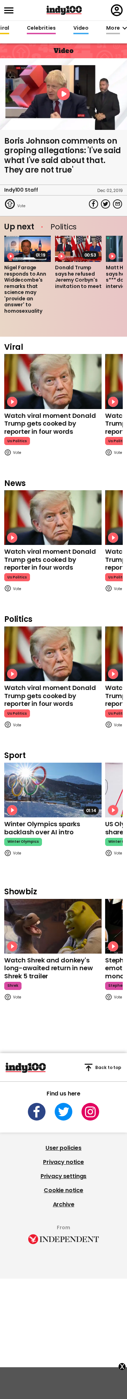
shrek (12, 985)
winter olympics (23, 841)
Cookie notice (63, 1190)
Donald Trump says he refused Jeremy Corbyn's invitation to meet (78, 277)
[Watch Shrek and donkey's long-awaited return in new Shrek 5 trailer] (53, 926)
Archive (63, 1204)
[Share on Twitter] (105, 204)
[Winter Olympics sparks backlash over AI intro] (53, 790)
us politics (17, 441)
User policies (63, 1148)
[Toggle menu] (11, 10)
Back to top (108, 1067)
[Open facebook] (37, 1112)
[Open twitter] (63, 1112)
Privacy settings (63, 1176)
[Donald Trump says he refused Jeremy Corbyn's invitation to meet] (78, 249)
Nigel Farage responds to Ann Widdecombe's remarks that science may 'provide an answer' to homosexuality (25, 289)
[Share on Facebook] (93, 204)
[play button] (63, 94)
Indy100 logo (64, 10)
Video (81, 28)
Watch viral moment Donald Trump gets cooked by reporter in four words (50, 423)
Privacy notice (63, 1162)
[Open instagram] (90, 1112)
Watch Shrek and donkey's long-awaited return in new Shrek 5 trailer (48, 968)
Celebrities (41, 28)
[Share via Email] (117, 204)
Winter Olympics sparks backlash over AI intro (42, 827)
